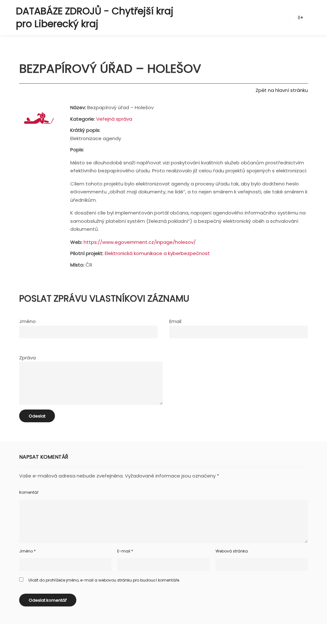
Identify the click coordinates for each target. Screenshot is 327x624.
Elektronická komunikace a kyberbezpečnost (157, 253)
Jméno (27, 321)
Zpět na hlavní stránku (281, 90)
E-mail (125, 551)
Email (175, 321)
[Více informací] (300, 17)
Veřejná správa (114, 119)
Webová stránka (232, 551)
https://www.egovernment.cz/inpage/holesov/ (140, 242)
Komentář (28, 492)
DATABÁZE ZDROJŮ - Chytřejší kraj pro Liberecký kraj (94, 17)
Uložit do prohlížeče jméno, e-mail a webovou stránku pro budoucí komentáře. (104, 580)
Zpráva (27, 357)
